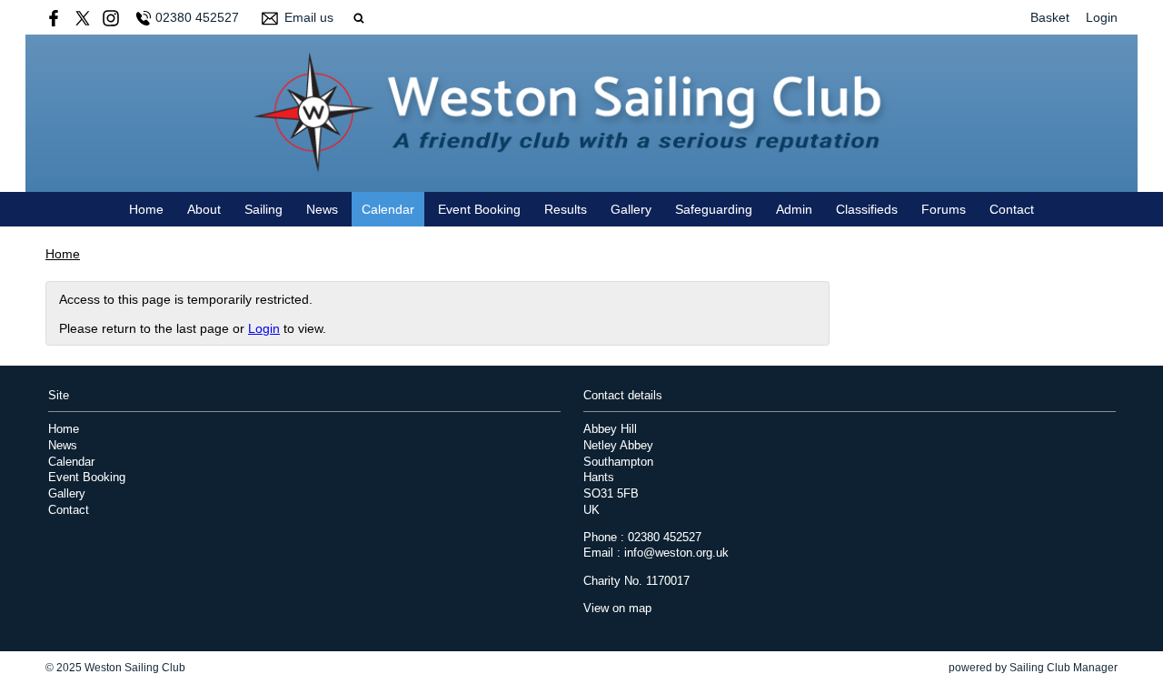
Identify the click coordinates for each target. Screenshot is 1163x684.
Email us (308, 17)
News (322, 209)
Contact (1011, 209)
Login (1102, 17)
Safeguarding (713, 209)
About (204, 209)
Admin (794, 209)
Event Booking (479, 209)
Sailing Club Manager (1063, 667)
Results (565, 209)
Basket (1049, 17)
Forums (943, 209)
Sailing (263, 209)
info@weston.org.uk (676, 553)
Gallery (631, 209)
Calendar (388, 209)
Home (146, 209)
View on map (617, 608)
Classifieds (867, 209)
